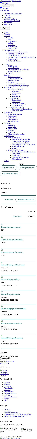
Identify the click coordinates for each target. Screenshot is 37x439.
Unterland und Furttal (10, 19)
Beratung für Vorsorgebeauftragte (18, 69)
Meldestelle (11, 45)
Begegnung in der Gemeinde (21, 139)
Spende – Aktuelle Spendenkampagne (24, 152)
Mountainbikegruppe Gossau (10, 294)
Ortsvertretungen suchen (10, 173)
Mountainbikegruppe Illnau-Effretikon (13, 309)
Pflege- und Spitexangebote (16, 134)
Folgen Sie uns (12, 48)
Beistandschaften (13, 59)
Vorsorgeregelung (13, 80)
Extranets (7, 409)
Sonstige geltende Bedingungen (14, 416)
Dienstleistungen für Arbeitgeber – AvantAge (22, 57)
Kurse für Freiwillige (18, 146)
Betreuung (7, 123)
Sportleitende (16, 96)
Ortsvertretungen (17, 105)
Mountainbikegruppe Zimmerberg (12, 338)
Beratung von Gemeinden (16, 54)
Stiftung (10, 37)
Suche (21, 164)
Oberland (7, 15)
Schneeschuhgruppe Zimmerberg (12, 252)
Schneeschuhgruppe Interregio (11, 227)
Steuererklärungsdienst (15, 114)
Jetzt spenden (16, 154)
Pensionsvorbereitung (14, 77)
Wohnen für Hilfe (17, 111)
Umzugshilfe (12, 127)
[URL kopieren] (35, 221)
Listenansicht (17, 216)
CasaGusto (11, 125)
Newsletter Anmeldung (11, 397)
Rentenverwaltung (13, 121)
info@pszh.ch (4, 363)
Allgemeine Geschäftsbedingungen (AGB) (17, 414)
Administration (8, 112)
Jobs (9, 39)
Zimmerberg (8, 22)
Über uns (7, 36)
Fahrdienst (11, 130)
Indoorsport (15, 91)
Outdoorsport (16, 93)
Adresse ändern (17, 159)
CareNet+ (11, 73)
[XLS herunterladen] (32, 221)
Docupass (11, 82)
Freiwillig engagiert (14, 137)
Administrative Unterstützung (21, 141)
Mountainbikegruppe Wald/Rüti (11, 323)
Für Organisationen (10, 50)
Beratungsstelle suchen (27, 168)
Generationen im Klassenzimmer (22, 109)
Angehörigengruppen (14, 71)
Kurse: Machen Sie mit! (15, 89)
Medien (10, 43)
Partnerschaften (12, 46)
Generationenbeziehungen (16, 107)
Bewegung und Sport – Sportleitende (23, 145)
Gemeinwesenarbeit (14, 55)
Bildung (14, 94)
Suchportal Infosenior (14, 61)
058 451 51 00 (9, 361)
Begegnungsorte (13, 98)
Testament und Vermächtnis (16, 84)
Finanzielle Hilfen (13, 68)
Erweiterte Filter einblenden (26, 199)
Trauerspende (16, 155)
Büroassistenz (12, 116)
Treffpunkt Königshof (18, 103)
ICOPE (6, 161)
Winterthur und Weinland (12, 21)
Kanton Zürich (4, 10)
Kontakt (6, 32)
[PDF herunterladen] (29, 221)
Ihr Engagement (9, 136)
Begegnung (7, 87)
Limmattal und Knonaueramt (13, 14)
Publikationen (12, 41)
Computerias (16, 102)
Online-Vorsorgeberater (15, 78)
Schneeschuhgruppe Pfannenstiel (12, 240)
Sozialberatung (12, 66)
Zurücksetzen (8, 199)
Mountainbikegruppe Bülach (10, 279)
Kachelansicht (31, 216)
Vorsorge (7, 75)
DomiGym (11, 132)
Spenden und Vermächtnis (16, 150)
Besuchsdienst (16, 100)
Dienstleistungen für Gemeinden (18, 52)
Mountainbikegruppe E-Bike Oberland (13, 265)
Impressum (7, 411)
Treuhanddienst (12, 120)
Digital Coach (12, 118)
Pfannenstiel (8, 17)
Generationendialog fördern (20, 143)
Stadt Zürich (8, 24)
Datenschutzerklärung (11, 413)
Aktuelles (7, 34)
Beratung (7, 64)
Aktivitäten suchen (8, 168)
